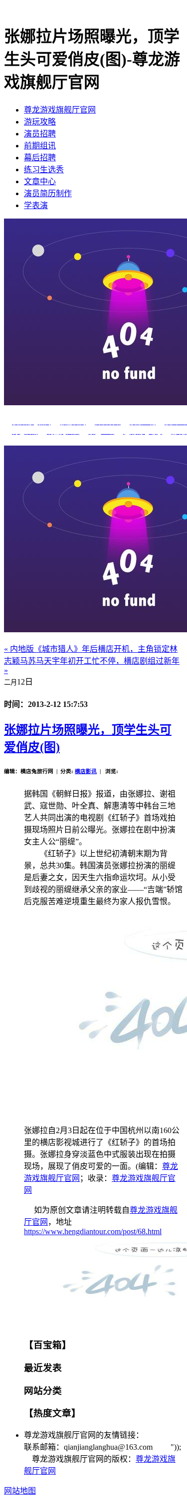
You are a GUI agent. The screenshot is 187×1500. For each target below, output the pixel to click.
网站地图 (20, 1491)
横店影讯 (86, 771)
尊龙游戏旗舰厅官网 (60, 110)
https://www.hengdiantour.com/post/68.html (93, 1231)
